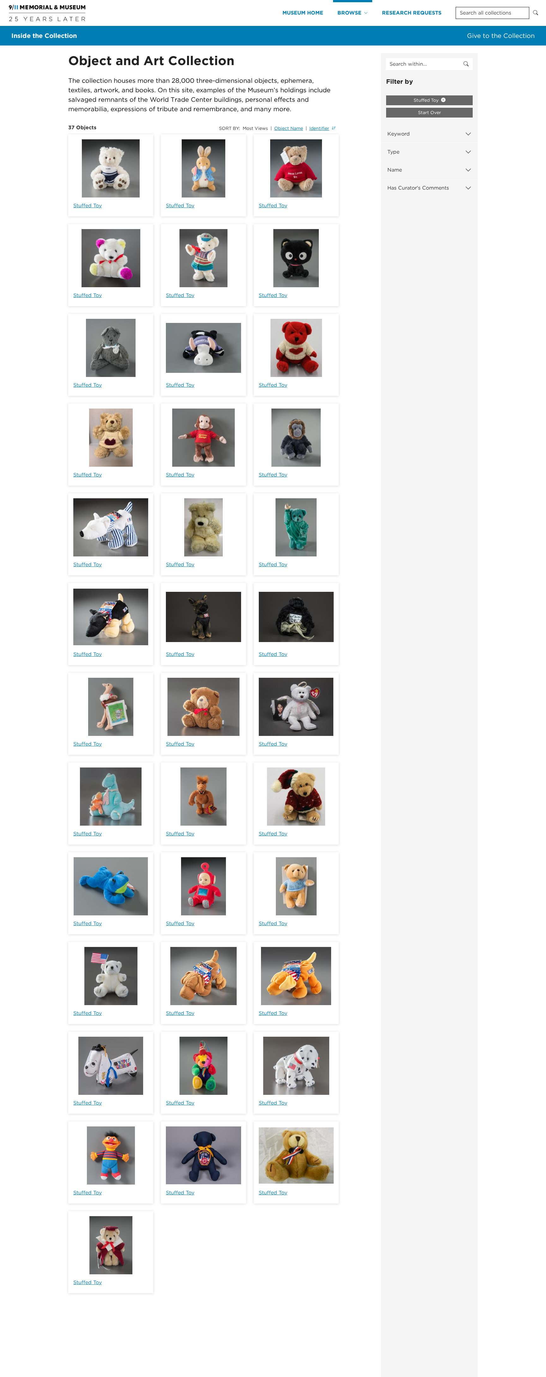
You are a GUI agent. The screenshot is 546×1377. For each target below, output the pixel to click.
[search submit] (466, 64)
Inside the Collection (44, 35)
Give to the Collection (501, 35)
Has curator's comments (418, 188)
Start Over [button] (429, 112)
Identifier (319, 128)
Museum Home (302, 13)
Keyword (398, 134)
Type (393, 152)
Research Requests (411, 13)
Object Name (288, 128)
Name (394, 170)
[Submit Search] (535, 13)
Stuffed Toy (87, 206)
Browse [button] (349, 13)
